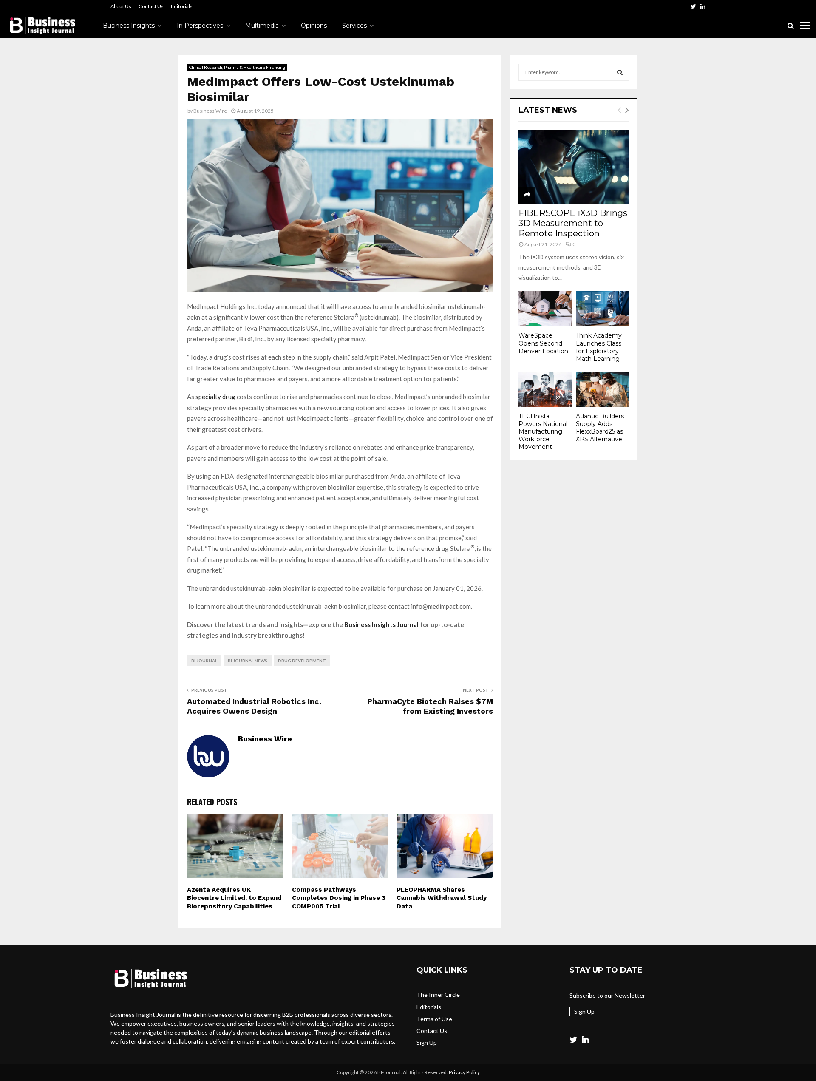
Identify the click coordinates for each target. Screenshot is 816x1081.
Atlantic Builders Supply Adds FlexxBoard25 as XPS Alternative (600, 427)
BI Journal (204, 660)
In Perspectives (200, 25)
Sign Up (426, 1042)
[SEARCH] (620, 72)
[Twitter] (574, 1039)
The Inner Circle (438, 994)
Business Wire (210, 111)
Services (354, 25)
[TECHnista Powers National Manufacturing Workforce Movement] (545, 389)
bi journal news (247, 660)
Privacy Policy (464, 1072)
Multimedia (262, 25)
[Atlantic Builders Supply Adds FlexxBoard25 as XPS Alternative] (602, 389)
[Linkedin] (585, 1039)
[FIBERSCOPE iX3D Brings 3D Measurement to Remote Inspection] (573, 167)
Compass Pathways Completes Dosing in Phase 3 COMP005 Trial (338, 898)
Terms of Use (434, 1018)
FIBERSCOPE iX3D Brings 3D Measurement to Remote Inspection (572, 223)
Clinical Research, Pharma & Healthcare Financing (237, 67)
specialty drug (215, 396)
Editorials (182, 6)
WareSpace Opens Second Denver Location (543, 343)
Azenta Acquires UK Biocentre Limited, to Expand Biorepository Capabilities (234, 898)
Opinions (314, 25)
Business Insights (129, 25)
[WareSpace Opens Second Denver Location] (545, 308)
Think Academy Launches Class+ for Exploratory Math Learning (600, 347)
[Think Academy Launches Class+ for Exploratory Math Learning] (602, 308)
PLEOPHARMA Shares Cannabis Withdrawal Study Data (442, 898)
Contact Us (151, 6)
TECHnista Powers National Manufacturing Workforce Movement (542, 431)
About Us (120, 6)
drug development (302, 660)
